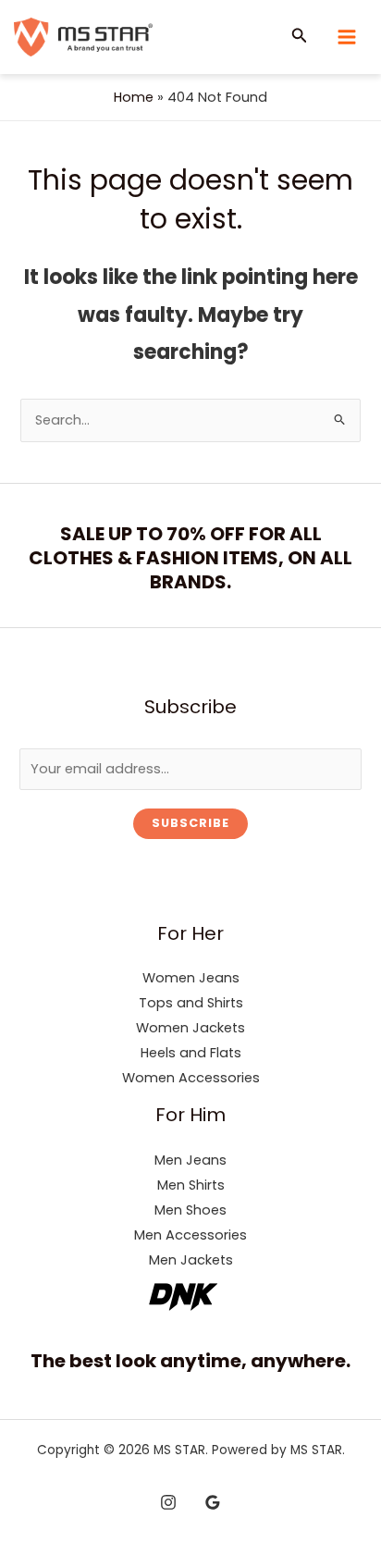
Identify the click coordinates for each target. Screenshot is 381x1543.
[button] (299, 37)
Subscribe (190, 823)
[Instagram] (168, 1502)
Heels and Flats (191, 1052)
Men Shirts (191, 1185)
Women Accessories (191, 1077)
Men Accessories (190, 1235)
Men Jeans (190, 1160)
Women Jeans (191, 978)
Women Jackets (190, 1027)
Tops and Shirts (191, 1003)
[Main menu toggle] (346, 37)
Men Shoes (190, 1210)
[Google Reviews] (212, 1502)
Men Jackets (191, 1260)
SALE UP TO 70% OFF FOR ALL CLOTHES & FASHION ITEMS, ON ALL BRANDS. (190, 558)
